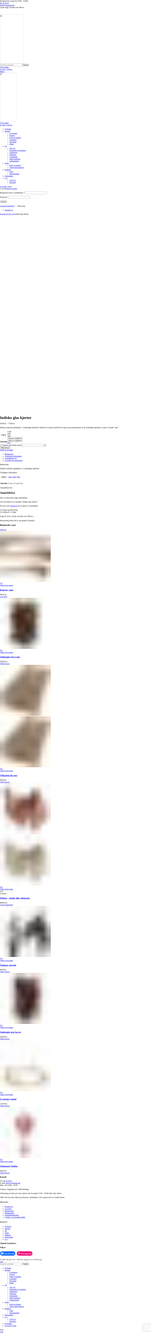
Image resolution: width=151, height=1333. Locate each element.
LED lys (12, 180)
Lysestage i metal (8, 1099)
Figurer (12, 136)
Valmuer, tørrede (8, 965)
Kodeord (4, 197)
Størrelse (3, 442)
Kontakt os (9, 1207)
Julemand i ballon (9, 1166)
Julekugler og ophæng (17, 150)
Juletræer (12, 155)
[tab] (78, 454)
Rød (14, 477)
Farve (3, 435)
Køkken (8, 1235)
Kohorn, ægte (6, 590)
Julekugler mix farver (10, 1032)
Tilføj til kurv (5, 448)
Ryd (8, 443)
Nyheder (8, 1227)
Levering (8, 1209)
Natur (7, 1233)
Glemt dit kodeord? (7, 206)
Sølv (18, 477)
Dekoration (9, 1237)
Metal (11, 144)
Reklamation (9, 1213)
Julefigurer (13, 153)
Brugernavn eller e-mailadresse (12, 193)
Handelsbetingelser (12, 1215)
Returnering (9, 1211)
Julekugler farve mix (10, 657)
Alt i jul (12, 148)
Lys (6, 1239)
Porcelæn (12, 142)
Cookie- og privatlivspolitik (15, 1217)
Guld (10, 477)
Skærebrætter (14, 174)
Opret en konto (11, 189)
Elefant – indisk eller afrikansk (15, 898)
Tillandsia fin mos (8, 775)
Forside (3, 214)
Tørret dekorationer (16, 168)
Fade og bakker (15, 138)
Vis (1, 583)
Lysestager (13, 133)
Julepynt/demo (14, 159)
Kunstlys (12, 182)
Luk (1, 1262)
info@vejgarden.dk (7, 5)
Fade (11, 172)
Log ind (3, 202)
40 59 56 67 (4, 3)
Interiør (7, 1229)
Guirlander (13, 157)
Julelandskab (14, 161)
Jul (7, 214)
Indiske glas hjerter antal (12, 445)
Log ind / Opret (10, 1326)
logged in (13, 506)
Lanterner (13, 140)
